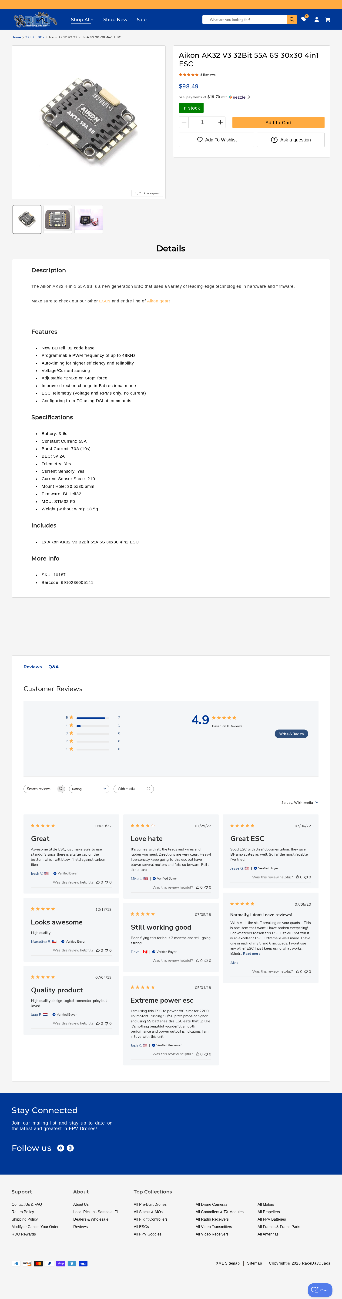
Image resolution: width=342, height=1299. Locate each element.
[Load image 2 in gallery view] (58, 219)
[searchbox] (40, 789)
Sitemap (254, 1264)
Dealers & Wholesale (90, 1219)
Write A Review (291, 734)
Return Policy (23, 1212)
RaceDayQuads (316, 1264)
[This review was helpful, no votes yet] (98, 882)
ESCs (105, 301)
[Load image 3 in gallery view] (88, 219)
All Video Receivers (212, 1234)
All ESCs (141, 1227)
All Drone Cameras (211, 1204)
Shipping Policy (25, 1219)
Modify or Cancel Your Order (35, 1227)
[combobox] (89, 789)
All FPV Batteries (272, 1219)
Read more (251, 953)
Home (16, 37)
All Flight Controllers (151, 1219)
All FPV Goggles (147, 1234)
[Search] (292, 19)
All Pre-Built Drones (150, 1204)
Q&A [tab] (53, 667)
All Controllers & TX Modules (220, 1212)
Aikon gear (158, 301)
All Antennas (268, 1234)
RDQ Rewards (24, 1234)
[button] (82, 19)
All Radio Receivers (212, 1219)
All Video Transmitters (214, 1227)
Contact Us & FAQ (27, 1204)
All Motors (266, 1204)
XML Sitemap (228, 1264)
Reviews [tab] (32, 667)
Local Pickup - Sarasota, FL (96, 1212)
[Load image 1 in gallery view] (27, 219)
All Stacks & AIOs (148, 1212)
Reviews (80, 1227)
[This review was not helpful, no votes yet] (106, 882)
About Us (81, 1204)
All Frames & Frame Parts (279, 1227)
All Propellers (269, 1212)
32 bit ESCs (34, 37)
